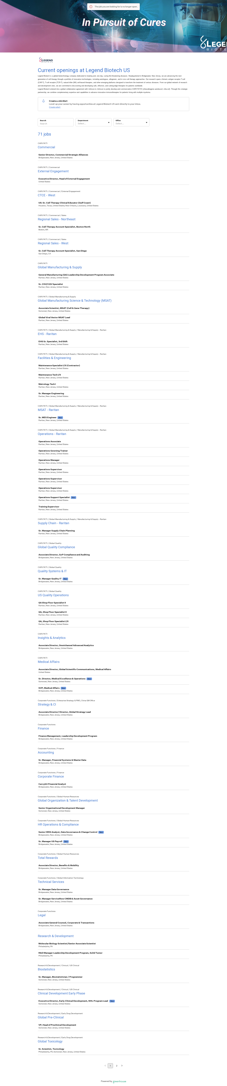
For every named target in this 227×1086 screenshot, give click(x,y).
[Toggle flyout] (108, 122)
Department (83, 120)
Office (118, 120)
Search (43, 120)
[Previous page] (105, 1066)
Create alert (54, 107)
